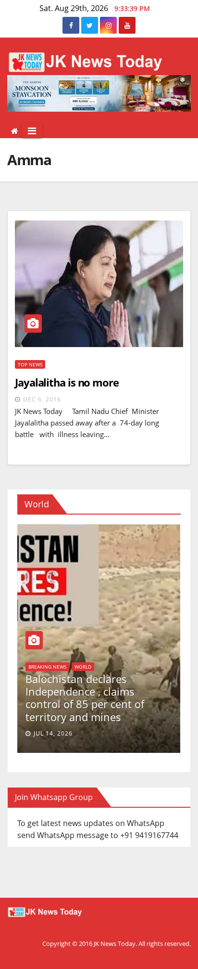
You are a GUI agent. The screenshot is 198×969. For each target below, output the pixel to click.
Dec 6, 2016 (42, 399)
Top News (30, 364)
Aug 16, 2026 (89, 733)
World (70, 692)
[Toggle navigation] (32, 131)
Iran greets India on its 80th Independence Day (128, 710)
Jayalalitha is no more (67, 382)
